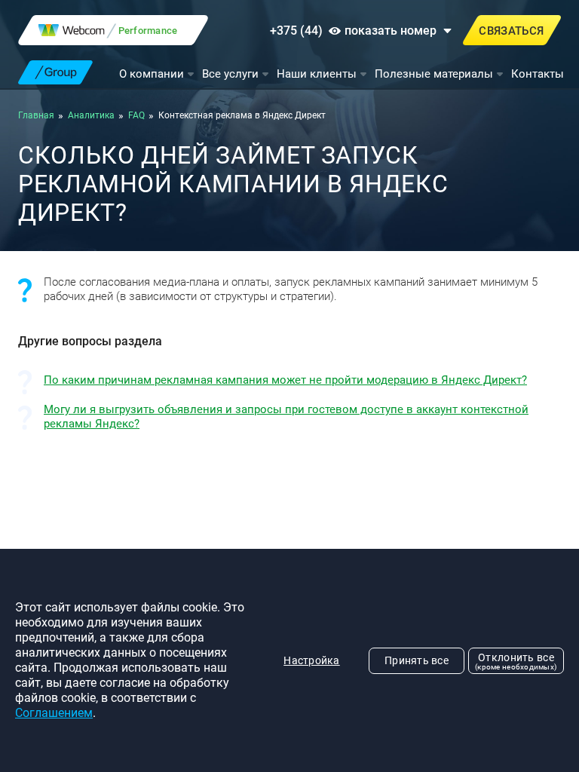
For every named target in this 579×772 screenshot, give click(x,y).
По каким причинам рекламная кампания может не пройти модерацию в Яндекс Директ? (285, 380)
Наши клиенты (317, 74)
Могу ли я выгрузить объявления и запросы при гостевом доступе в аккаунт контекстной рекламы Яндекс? (286, 416)
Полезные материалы (434, 74)
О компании (151, 74)
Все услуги (230, 74)
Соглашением (54, 713)
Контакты (537, 74)
